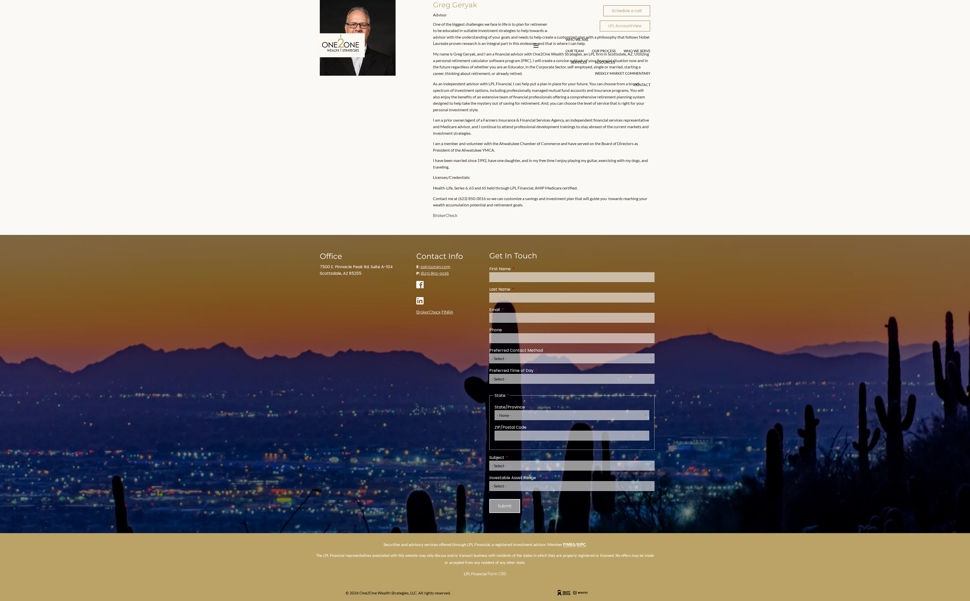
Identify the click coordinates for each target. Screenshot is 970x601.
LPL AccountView (625, 26)
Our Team (575, 51)
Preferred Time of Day (531, 370)
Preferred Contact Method (536, 350)
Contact (642, 85)
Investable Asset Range (532, 478)
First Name (520, 269)
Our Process (604, 51)
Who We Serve (637, 51)
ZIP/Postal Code (510, 427)
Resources (605, 62)
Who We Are (577, 39)
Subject (517, 457)
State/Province (510, 407)
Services (579, 62)
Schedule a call (627, 11)
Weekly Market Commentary (622, 73)
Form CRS (497, 573)
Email (514, 310)
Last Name (520, 289)
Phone (495, 330)
